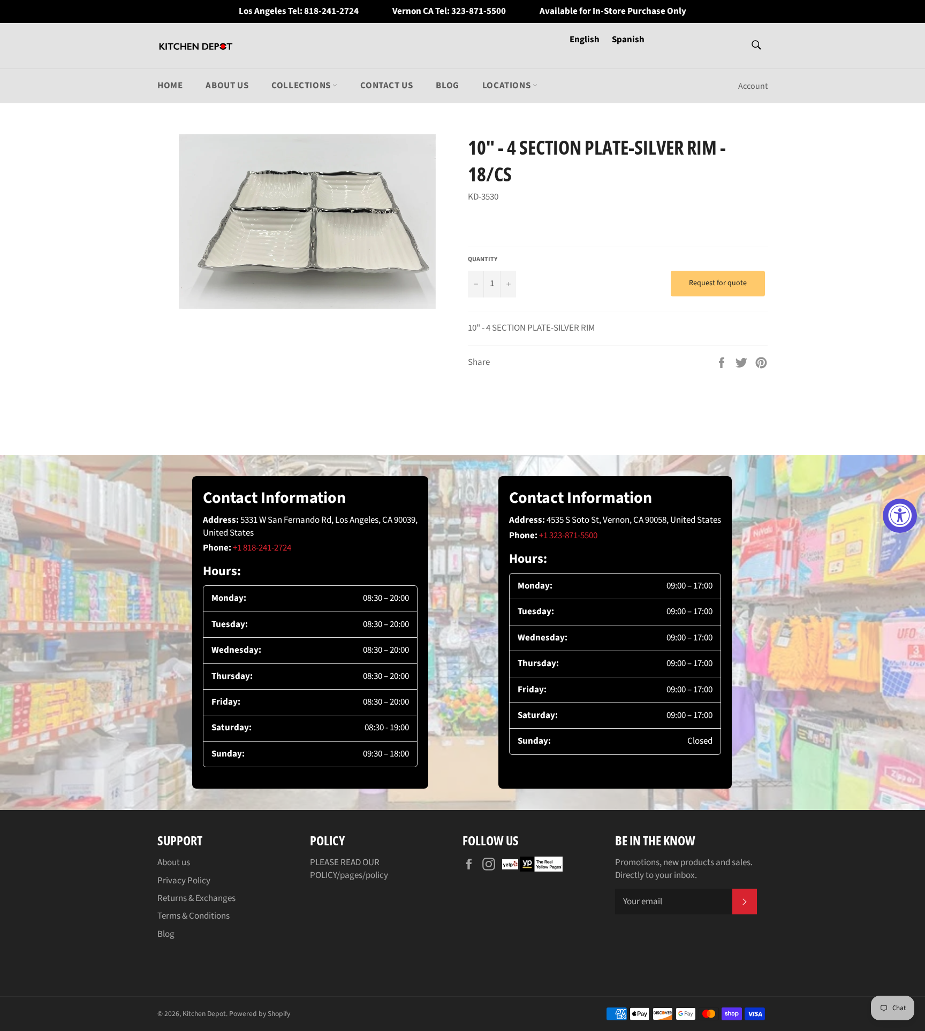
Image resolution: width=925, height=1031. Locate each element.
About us (227, 85)
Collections (301, 85)
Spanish (628, 39)
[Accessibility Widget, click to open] (900, 516)
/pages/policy (362, 875)
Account (753, 86)
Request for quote (718, 283)
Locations (507, 85)
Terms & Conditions (193, 916)
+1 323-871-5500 (568, 535)
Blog (447, 85)
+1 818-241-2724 (262, 547)
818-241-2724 (331, 11)
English (585, 39)
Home (170, 85)
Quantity (482, 259)
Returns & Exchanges (196, 898)
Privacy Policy (183, 880)
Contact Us (386, 85)
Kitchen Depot (204, 1014)
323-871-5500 (478, 11)
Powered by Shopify (259, 1014)
